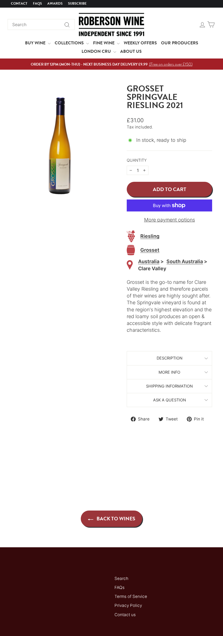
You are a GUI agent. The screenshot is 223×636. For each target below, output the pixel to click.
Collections (70, 43)
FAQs (37, 3)
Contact (19, 3)
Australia (148, 261)
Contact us (125, 614)
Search (121, 578)
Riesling (149, 236)
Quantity (137, 160)
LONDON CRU (97, 51)
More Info (169, 372)
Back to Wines (115, 519)
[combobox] (41, 24)
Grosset (149, 250)
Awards (55, 3)
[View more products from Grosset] (131, 250)
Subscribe (77, 3)
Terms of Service (130, 596)
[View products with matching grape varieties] (131, 236)
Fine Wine (104, 43)
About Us (131, 51)
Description (169, 358)
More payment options (169, 220)
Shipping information (169, 386)
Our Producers (179, 43)
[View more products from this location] (130, 264)
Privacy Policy (128, 605)
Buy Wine (36, 43)
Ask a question (169, 400)
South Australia (184, 261)
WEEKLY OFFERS (140, 43)
